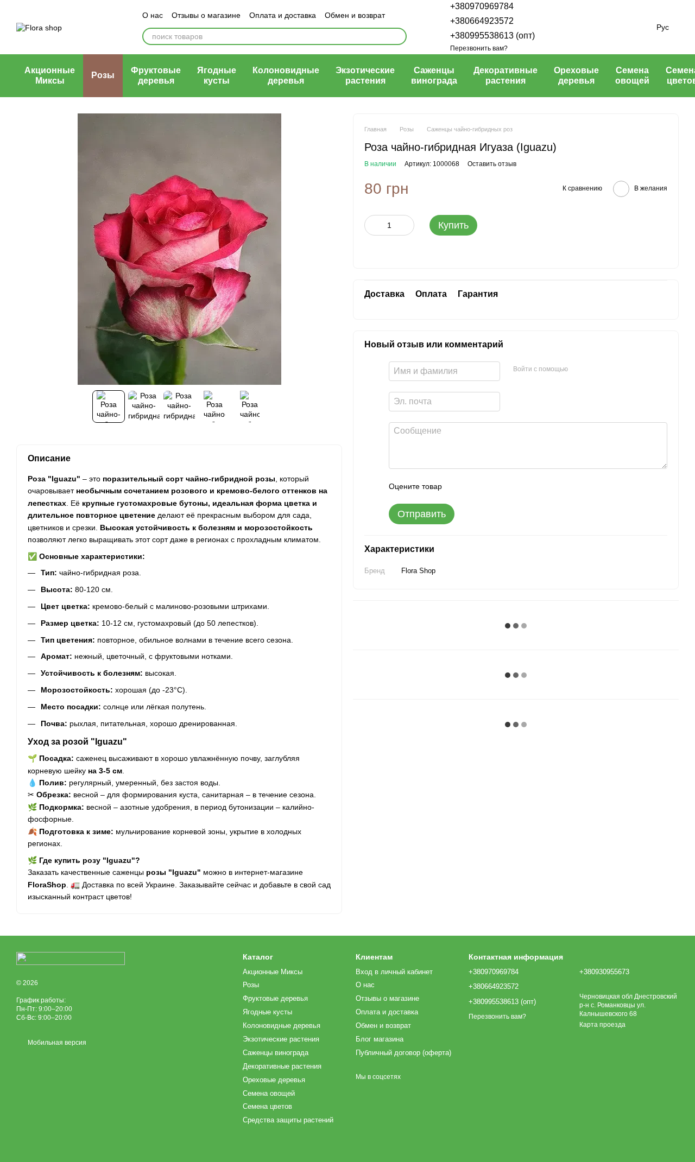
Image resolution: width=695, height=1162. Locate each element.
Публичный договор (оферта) (403, 1053)
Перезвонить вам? (479, 48)
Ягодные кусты (216, 75)
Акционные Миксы (49, 75)
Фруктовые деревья (156, 75)
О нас (152, 15)
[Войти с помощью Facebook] (579, 369)
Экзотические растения (365, 75)
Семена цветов (267, 1106)
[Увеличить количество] (406, 226)
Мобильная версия (56, 1042)
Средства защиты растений (288, 1120)
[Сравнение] (561, 27)
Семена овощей (632, 75)
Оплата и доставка (282, 15)
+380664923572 (482, 21)
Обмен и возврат (355, 15)
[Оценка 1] (460, 486)
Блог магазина (379, 1039)
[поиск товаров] (398, 36)
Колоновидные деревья (285, 75)
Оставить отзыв (491, 164)
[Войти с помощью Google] (597, 369)
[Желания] (587, 27)
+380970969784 (482, 6)
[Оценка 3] (494, 486)
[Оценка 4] (512, 486)
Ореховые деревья (576, 75)
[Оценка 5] (529, 486)
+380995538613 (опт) (492, 35)
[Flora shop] (70, 958)
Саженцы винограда (434, 75)
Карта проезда (602, 1024)
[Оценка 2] (477, 486)
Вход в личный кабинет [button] (394, 972)
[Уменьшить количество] (372, 226)
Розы (103, 75)
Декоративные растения (505, 75)
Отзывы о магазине (206, 15)
